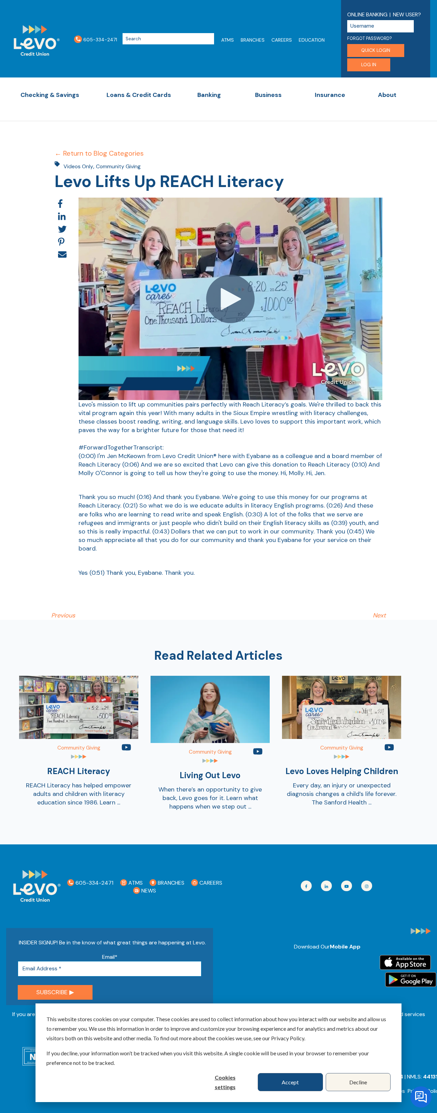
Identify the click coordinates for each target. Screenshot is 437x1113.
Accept (290, 1082)
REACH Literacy (78, 771)
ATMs (227, 40)
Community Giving (118, 166)
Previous (63, 615)
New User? (407, 14)
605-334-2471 (99, 39)
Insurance (330, 95)
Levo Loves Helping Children (341, 771)
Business (268, 95)
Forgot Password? (369, 38)
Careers (281, 40)
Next (379, 615)
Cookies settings (225, 1082)
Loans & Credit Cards (139, 95)
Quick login (375, 50)
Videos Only (78, 166)
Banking (209, 95)
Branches (253, 40)
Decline (358, 1082)
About (387, 95)
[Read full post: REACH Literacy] (78, 737)
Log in (368, 65)
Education (312, 40)
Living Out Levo (210, 775)
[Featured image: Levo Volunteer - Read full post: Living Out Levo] (210, 741)
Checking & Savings (49, 95)
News (148, 890)
